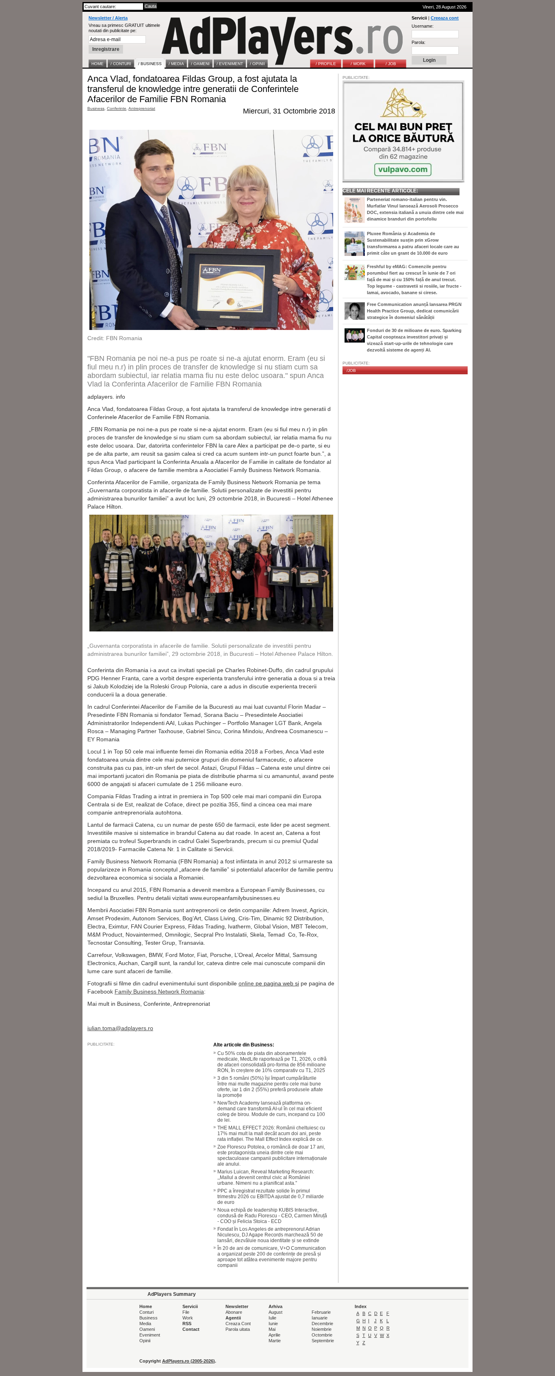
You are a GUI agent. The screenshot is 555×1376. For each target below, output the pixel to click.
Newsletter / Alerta (108, 17)
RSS (186, 1323)
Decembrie (322, 1323)
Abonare (233, 1312)
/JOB (351, 370)
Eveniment (149, 1334)
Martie (275, 1340)
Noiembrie (322, 1329)
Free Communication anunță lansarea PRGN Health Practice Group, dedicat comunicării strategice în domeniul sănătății (414, 311)
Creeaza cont (445, 17)
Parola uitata (237, 1329)
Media (145, 1323)
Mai (272, 1329)
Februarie (321, 1312)
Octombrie (322, 1334)
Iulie (272, 1317)
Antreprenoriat (141, 108)
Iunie (273, 1323)
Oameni (147, 1329)
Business (95, 108)
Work (187, 1317)
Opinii (144, 1340)
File (185, 1312)
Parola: (418, 42)
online (246, 983)
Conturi (146, 1312)
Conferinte (116, 108)
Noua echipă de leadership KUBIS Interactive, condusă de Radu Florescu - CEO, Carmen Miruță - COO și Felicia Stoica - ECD (272, 1215)
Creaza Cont (238, 1323)
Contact (190, 1329)
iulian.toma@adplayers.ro (120, 1028)
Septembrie (323, 1340)
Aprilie (274, 1334)
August (275, 1312)
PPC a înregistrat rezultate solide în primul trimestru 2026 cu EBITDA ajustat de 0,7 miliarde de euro (270, 1196)
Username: (423, 26)
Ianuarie (319, 1317)
